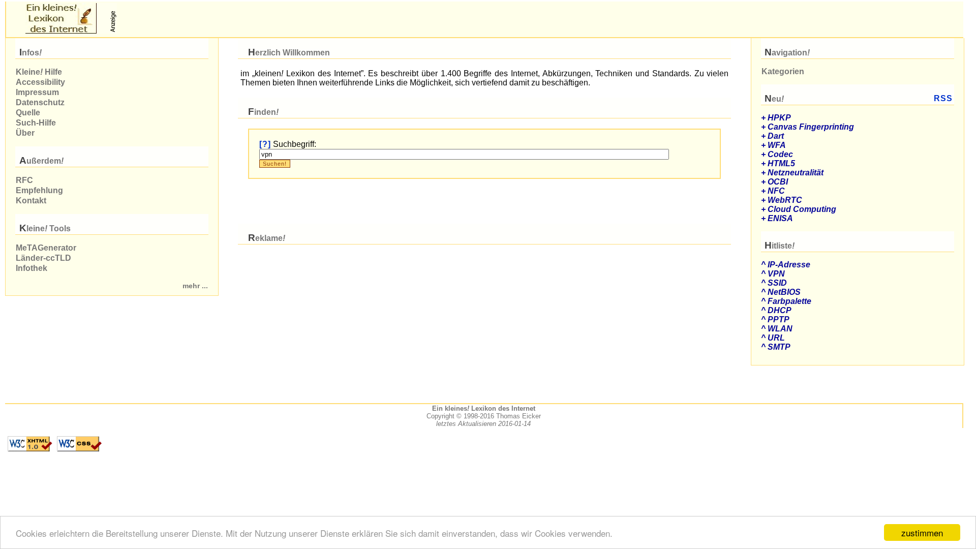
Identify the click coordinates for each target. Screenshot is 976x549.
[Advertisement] (238, 18)
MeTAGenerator (46, 247)
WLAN (780, 328)
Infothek (31, 268)
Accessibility (40, 82)
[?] (265, 144)
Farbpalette (789, 301)
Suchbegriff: (294, 144)
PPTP (778, 319)
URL (776, 337)
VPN (776, 273)
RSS (943, 98)
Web (785, 200)
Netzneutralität (796, 172)
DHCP (779, 310)
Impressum (37, 92)
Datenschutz (40, 102)
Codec (780, 154)
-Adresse (789, 264)
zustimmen (922, 532)
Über (25, 133)
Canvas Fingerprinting (811, 127)
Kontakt (31, 200)
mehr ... (195, 286)
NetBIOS (784, 292)
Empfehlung (39, 190)
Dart (776, 136)
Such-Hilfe (36, 122)
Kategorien (782, 71)
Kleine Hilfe (39, 72)
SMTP (779, 347)
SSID (777, 283)
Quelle (28, 112)
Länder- (43, 258)
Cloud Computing (802, 209)
